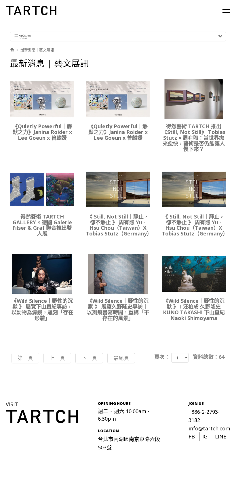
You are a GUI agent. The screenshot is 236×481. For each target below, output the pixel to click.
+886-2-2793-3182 (204, 415)
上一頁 (57, 357)
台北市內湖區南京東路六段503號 (129, 443)
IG (205, 436)
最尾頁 (121, 357)
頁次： (162, 356)
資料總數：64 (208, 356)
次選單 (24, 36)
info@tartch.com (209, 428)
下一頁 (89, 357)
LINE (220, 436)
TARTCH (31, 10)
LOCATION (108, 430)
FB (192, 436)
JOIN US (196, 403)
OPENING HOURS (114, 403)
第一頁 (25, 357)
